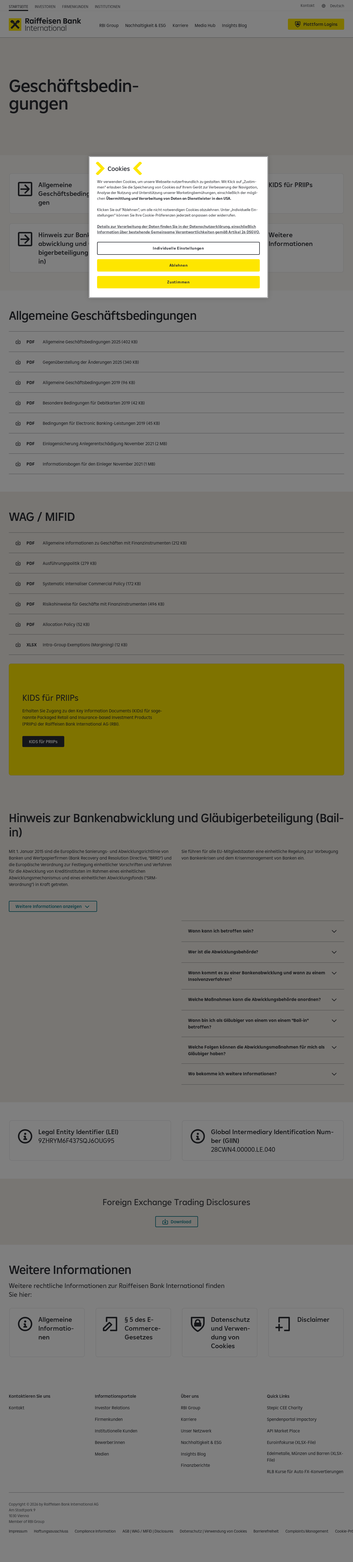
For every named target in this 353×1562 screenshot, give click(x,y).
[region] (178, 227)
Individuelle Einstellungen (178, 248)
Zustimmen (178, 282)
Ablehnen (178, 265)
